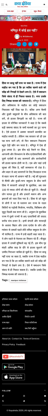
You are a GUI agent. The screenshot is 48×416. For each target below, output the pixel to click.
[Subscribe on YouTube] (45, 396)
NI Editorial (26, 36)
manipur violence (18, 280)
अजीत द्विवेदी (6, 317)
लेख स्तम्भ (5, 305)
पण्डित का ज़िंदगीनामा (10, 311)
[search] (6, 4)
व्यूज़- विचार (37, 11)
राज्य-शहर (10, 11)
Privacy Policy (8, 344)
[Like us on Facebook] (3, 396)
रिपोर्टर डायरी (30, 317)
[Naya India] (22, 7)
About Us (6, 339)
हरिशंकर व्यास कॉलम (9, 299)
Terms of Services (31, 339)
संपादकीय (28, 311)
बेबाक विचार (24, 26)
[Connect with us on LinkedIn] (24, 401)
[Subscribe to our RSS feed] (45, 401)
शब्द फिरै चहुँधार (30, 328)
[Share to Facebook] (19, 44)
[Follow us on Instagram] (24, 396)
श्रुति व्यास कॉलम (31, 299)
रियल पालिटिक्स (31, 322)
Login (45, 4)
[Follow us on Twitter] (3, 401)
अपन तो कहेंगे (7, 328)
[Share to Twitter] (24, 44)
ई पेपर (24, 11)
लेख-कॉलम (29, 305)
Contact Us (17, 339)
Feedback (20, 344)
